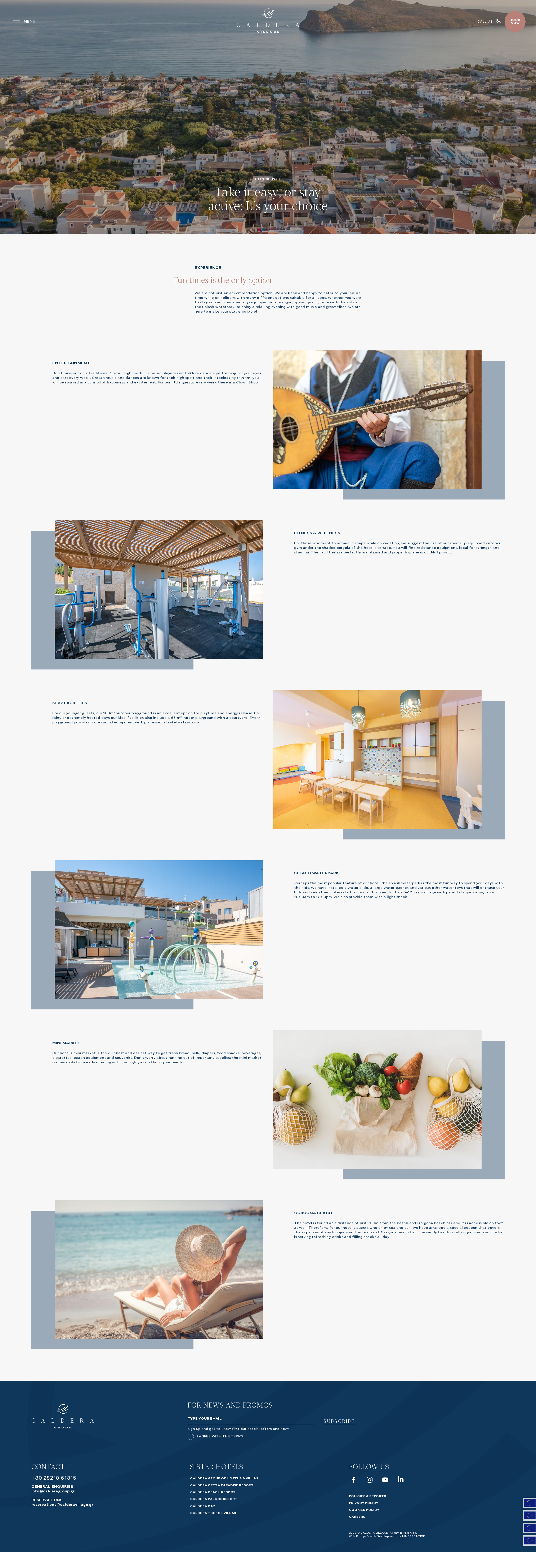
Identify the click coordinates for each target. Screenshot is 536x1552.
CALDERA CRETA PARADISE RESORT (222, 1485)
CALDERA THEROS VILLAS (213, 1513)
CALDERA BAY (202, 1506)
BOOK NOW (515, 21)
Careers (357, 1516)
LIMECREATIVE (413, 1536)
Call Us (485, 21)
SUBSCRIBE (339, 1421)
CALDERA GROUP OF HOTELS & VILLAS (224, 1478)
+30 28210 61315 (53, 1478)
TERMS (237, 1436)
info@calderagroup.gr (53, 1491)
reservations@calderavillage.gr (62, 1504)
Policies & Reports (367, 1496)
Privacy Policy (363, 1503)
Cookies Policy (364, 1510)
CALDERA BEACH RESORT (213, 1492)
